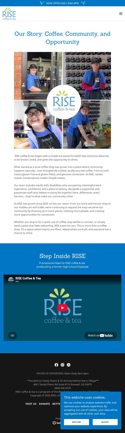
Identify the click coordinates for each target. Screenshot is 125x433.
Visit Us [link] (31, 403)
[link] (9, 13)
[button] (121, 14)
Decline (76, 422)
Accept (105, 422)
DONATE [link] (44, 403)
